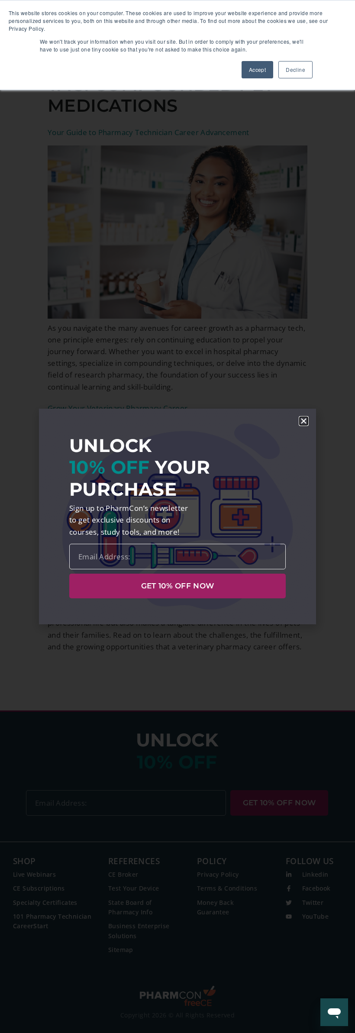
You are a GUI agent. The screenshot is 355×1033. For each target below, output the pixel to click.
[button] (303, 421)
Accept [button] (257, 69)
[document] (177, 516)
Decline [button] (295, 69)
